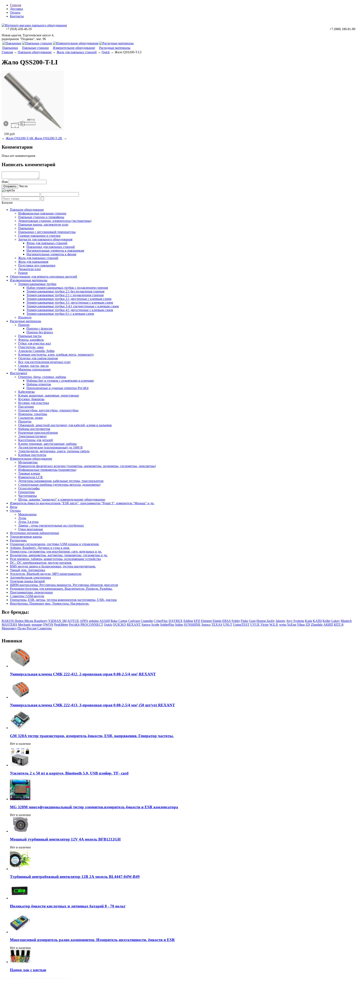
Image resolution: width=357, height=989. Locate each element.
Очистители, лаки (31, 347)
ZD (308, 624)
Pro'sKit (74, 624)
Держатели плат (29, 269)
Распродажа (18, 540)
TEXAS (216, 624)
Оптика (15, 510)
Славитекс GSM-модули (27, 596)
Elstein (217, 621)
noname (37, 624)
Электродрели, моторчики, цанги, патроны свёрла (53, 451)
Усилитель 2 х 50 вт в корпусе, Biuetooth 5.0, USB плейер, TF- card (69, 773)
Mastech (346, 621)
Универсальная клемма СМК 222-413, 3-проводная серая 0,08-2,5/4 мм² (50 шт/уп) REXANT (92, 705)
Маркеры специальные (34, 369)
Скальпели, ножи (30, 417)
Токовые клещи (29, 473)
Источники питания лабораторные (34, 533)
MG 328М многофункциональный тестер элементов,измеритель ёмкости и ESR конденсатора (94, 807)
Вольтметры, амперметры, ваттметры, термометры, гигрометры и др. (59, 555)
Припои (24, 325)
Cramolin (147, 621)
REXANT (134, 624)
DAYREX (176, 621)
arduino (94, 621)
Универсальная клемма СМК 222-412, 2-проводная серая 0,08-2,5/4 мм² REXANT (83, 674)
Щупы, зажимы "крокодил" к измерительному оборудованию (61, 499)
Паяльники (10, 48)
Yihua (301, 624)
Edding (188, 621)
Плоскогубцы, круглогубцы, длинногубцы (48, 410)
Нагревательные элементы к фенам (51, 254)
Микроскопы (27, 514)
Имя (5, 182)
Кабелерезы (26, 391)
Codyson (134, 621)
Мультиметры (28, 462)
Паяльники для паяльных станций (50, 247)
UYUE (255, 624)
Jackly (271, 621)
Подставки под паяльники (36, 265)
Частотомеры (27, 495)
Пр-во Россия (26, 628)
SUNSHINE (192, 624)
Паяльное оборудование (35, 52)
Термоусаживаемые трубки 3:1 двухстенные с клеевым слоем (69, 302)
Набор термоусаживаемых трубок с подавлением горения (67, 287)
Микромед (9, 628)
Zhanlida (316, 624)
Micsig (29, 621)
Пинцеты (24, 421)
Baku (114, 621)
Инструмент (18, 373)
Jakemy (281, 621)
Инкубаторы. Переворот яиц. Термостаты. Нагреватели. (49, 603)
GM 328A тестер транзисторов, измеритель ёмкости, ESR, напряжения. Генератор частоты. (92, 736)
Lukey (335, 621)
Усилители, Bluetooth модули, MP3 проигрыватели (45, 574)
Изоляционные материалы (28, 280)
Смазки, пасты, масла (33, 365)
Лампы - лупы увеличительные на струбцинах (51, 525)
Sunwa (206, 624)
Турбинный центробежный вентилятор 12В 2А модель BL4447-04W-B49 (75, 876)
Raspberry (41, 621)
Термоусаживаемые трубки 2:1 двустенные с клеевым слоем (68, 299)
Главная (15, 5)
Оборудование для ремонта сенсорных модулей (43, 276)
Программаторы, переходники (31, 592)
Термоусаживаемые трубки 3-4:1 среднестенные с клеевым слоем (72, 306)
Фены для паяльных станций (46, 243)
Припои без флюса (39, 332)
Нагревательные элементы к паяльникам (55, 250)
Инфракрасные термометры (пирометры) (47, 469)
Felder (236, 621)
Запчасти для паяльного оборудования (45, 239)
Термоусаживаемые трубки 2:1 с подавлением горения (65, 295)
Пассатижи (26, 406)
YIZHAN (55, 621)
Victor (265, 624)
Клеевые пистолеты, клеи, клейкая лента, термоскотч (56, 354)
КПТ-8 (338, 624)
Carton (122, 621)
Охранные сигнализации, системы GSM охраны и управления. (54, 544)
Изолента (24, 317)
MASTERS (9, 624)
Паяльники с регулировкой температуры (47, 232)
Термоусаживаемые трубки (37, 284)
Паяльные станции (35, 48)
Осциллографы (29, 488)
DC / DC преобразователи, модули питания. (41, 562)
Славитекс (44, 628)
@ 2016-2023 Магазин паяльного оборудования (35, 978)
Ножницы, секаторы (32, 414)
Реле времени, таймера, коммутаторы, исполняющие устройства (55, 559)
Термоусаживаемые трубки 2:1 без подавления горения (65, 291)
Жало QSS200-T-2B (49, 138)
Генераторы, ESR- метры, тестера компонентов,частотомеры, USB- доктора (63, 600)
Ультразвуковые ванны (26, 536)
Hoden (19, 621)
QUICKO (119, 624)
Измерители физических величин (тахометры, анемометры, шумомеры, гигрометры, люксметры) (87, 466)
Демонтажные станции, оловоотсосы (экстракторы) (54, 221)
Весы (13, 507)
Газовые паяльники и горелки (39, 235)
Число (23, 186)
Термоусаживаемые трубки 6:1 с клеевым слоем (60, 313)
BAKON (8, 621)
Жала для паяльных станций (77, 52)
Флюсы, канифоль (31, 339)
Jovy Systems (295, 621)
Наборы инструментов (34, 429)
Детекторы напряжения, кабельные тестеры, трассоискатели (61, 481)
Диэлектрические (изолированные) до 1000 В (50, 447)
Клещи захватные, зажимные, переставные (48, 395)
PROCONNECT (91, 624)
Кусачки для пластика (33, 403)
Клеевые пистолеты (32, 455)
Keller (326, 621)
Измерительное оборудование (74, 48)
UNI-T (227, 624)
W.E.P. (273, 624)
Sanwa (146, 624)
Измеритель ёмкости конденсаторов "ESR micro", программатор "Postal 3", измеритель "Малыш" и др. (82, 503)
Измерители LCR (30, 477)
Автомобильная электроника (30, 577)
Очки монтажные (30, 529)
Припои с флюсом (39, 328)
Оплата (15, 12)
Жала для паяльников (33, 261)
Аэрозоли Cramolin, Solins (36, 351)
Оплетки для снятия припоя (38, 358)
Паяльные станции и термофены (41, 217)
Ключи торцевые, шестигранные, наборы (47, 443)
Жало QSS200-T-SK (20, 138)
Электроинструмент (32, 436)
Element (206, 621)
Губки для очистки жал (34, 343)
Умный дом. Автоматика (27, 570)
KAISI (317, 621)
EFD (197, 621)
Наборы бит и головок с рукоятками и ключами (60, 380)
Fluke (244, 621)
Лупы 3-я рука (28, 522)
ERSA (226, 621)
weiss (282, 624)
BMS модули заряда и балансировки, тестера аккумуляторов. (53, 566)
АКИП (328, 624)
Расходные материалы (114, 48)
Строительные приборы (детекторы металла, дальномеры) (59, 484)
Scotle (155, 624)
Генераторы (26, 492)
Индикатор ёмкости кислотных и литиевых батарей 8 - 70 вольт (67, 906)
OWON (48, 624)
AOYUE (73, 621)
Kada (308, 621)
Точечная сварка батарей (27, 581)
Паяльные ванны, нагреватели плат (43, 224)
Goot (252, 621)
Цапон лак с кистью (28, 970)
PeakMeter (61, 624)
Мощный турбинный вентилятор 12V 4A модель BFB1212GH (65, 839)
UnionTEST (241, 624)
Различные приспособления (38, 432)
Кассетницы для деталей (35, 440)
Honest (261, 621)
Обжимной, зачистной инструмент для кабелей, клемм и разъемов (65, 425)
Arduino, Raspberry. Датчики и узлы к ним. (40, 548)
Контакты (17, 16)
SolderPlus (167, 624)
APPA (84, 621)
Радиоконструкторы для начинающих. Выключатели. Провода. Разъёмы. (61, 588)
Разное (23, 273)
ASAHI (104, 621)
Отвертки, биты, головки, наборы (42, 377)
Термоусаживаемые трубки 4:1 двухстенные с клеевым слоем (69, 310)
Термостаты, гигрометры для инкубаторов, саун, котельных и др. (56, 551)
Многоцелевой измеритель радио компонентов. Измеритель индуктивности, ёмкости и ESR (92, 940)
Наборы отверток (38, 384)
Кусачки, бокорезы (31, 399)
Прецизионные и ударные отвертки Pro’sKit (57, 388)
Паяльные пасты (30, 336)
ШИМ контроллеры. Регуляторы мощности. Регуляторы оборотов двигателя (64, 585)
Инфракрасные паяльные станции (42, 213)
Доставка (16, 9)
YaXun (291, 624)
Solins (179, 624)
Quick (106, 52)
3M (64, 621)
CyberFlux (161, 621)
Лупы (22, 518)
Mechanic (24, 624)
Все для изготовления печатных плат (44, 362)
